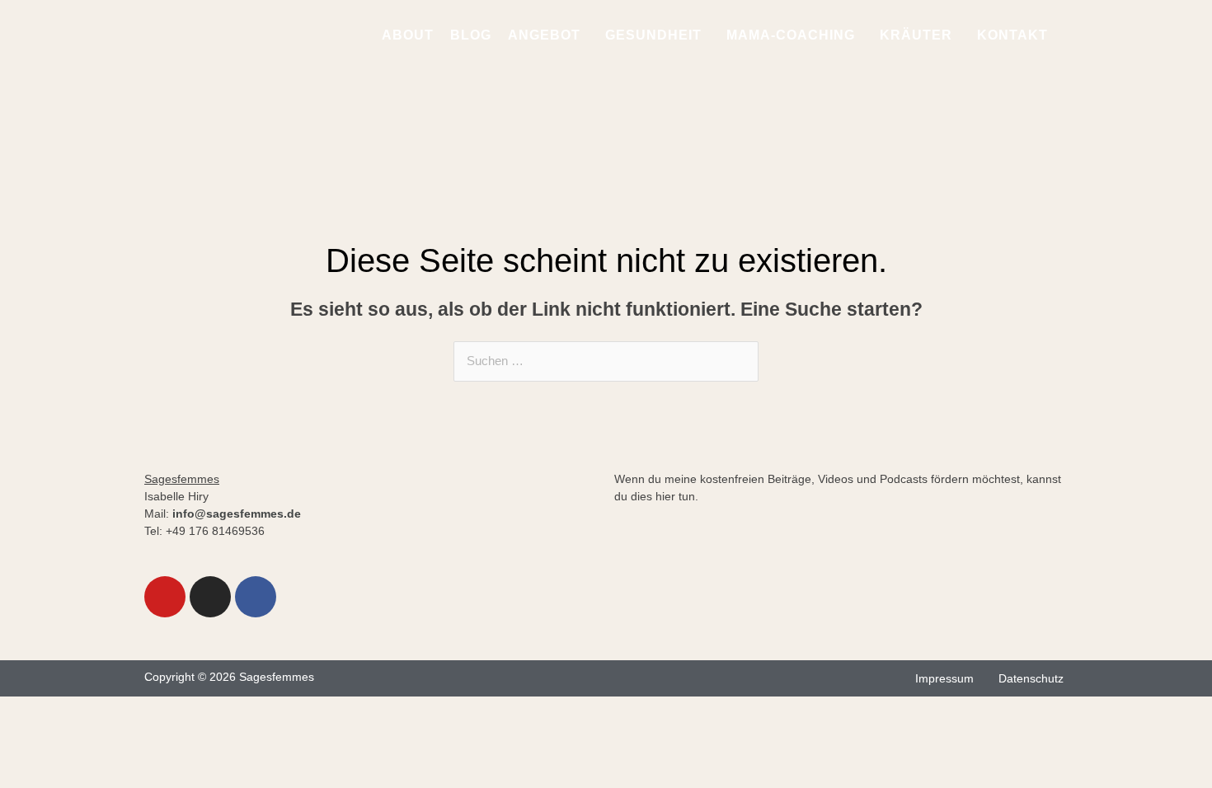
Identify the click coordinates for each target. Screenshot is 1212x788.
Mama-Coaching (790, 35)
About (408, 35)
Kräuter (916, 35)
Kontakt (1012, 35)
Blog (470, 35)
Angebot (544, 35)
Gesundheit (653, 35)
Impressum (944, 678)
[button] (548, 35)
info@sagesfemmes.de (236, 513)
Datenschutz (1031, 678)
